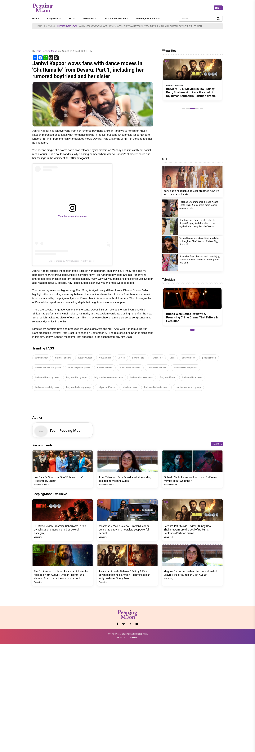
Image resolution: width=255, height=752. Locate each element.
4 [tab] (196, 108)
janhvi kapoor (41, 358)
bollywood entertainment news (108, 377)
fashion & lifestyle (115, 18)
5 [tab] (201, 108)
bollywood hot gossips (76, 377)
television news (130, 387)
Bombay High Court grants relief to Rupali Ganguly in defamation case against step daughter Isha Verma (197, 223)
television (88, 18)
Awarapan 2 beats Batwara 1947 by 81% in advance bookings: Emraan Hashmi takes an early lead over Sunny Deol (124, 575)
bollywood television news (156, 387)
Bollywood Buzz (167, 377)
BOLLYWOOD (49, 26)
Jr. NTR (121, 358)
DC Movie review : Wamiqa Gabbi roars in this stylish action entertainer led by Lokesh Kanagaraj (60, 529)
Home (35, 18)
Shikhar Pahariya (63, 358)
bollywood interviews (192, 377)
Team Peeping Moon (46, 51)
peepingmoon (188, 358)
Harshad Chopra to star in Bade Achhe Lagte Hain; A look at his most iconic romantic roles (198, 205)
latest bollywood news (130, 367)
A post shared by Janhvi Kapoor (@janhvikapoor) (72, 261)
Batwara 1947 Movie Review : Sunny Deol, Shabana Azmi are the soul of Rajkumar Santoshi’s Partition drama (191, 92)
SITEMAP (133, 638)
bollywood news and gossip (48, 367)
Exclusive (38, 537)
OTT (165, 159)
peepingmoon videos (148, 18)
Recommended (40, 485)
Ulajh (172, 358)
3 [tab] (192, 108)
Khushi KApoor (85, 358)
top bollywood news (157, 367)
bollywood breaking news (47, 377)
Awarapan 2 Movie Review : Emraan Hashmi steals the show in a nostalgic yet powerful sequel (124, 529)
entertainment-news (174, 85)
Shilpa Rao (158, 358)
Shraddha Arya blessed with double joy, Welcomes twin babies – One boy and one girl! (199, 259)
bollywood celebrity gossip (78, 387)
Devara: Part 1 (138, 358)
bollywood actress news (141, 377)
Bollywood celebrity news (47, 387)
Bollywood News (104, 367)
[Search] (218, 18)
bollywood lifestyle (106, 387)
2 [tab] (188, 108)
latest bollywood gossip (79, 367)
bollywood (52, 18)
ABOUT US (121, 638)
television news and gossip (188, 387)
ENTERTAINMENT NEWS (67, 26)
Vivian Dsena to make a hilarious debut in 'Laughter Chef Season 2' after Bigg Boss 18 (199, 241)
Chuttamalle (105, 358)
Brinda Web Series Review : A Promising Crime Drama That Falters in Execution (192, 317)
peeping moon (209, 358)
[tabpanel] (192, 79)
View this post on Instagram (72, 216)
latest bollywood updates (185, 367)
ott (70, 18)
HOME (39, 26)
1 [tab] (183, 108)
